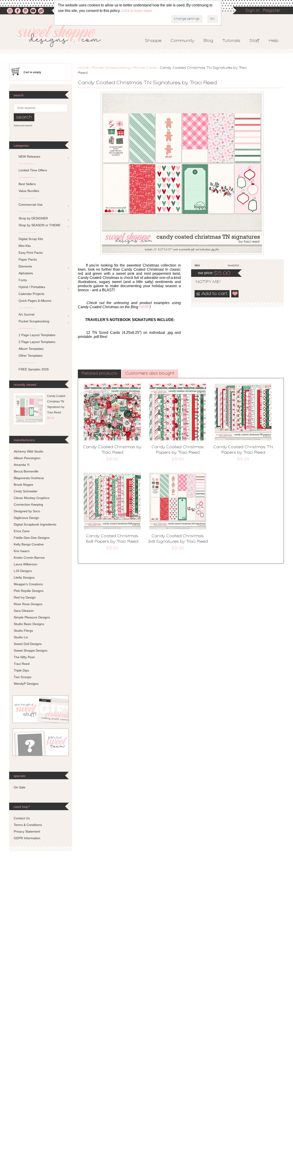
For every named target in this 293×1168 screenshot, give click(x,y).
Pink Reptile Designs (28, 591)
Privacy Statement (27, 831)
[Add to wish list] (235, 294)
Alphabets (26, 273)
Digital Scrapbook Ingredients (35, 524)
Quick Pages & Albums (35, 300)
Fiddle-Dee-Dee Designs (31, 537)
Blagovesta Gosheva (29, 478)
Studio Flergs (23, 630)
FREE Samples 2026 (34, 369)
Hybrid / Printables (32, 287)
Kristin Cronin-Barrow (29, 557)
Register (271, 11)
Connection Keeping (28, 504)
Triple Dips (21, 670)
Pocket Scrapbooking (111, 68)
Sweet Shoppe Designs (30, 650)
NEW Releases (29, 156)
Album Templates (31, 349)
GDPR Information (27, 838)
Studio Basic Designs (29, 624)
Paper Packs (28, 259)
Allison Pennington (27, 458)
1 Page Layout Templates (37, 335)
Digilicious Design (26, 518)
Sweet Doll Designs (28, 644)
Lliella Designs (24, 577)
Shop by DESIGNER (33, 218)
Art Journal (26, 314)
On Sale (19, 787)
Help (273, 41)
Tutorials (231, 41)
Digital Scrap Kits (31, 239)
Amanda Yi (21, 465)
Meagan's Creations (28, 584)
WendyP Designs (26, 683)
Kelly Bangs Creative (29, 544)
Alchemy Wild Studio (28, 451)
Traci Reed (22, 664)
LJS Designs (23, 571)
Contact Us (22, 818)
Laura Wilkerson (25, 564)
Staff (255, 41)
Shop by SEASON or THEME (39, 225)
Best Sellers (27, 184)
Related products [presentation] (99, 373)
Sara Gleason (24, 610)
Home (83, 68)
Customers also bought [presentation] (149, 373)
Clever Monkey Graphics (31, 498)
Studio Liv (21, 637)
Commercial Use (31, 204)
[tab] (99, 374)
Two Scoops (22, 677)
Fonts (23, 280)
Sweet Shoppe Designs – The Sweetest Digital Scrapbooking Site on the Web (62, 35)
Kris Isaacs (22, 551)
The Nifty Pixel (24, 657)
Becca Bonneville (26, 471)
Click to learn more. (137, 11)
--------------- (27, 163)
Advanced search (23, 125)
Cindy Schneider (26, 491)
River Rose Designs (28, 604)
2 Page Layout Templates (37, 342)
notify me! (204, 282)
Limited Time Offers (33, 170)
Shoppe (153, 41)
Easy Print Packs (31, 252)
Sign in (252, 11)
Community (182, 41)
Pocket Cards (145, 68)
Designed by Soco (27, 511)
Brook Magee (23, 484)
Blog (208, 41)
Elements (25, 266)
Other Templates (31, 355)
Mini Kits (25, 246)
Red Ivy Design (25, 597)
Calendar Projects (31, 294)
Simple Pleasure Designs (32, 617)
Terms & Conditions (28, 825)
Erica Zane (22, 531)
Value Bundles (29, 191)
